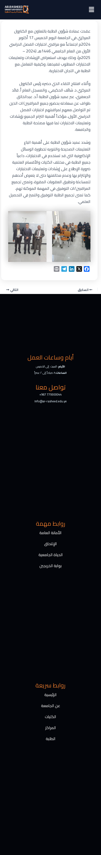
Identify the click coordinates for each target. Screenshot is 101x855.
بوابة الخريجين (50, 565)
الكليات (50, 716)
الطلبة (50, 738)
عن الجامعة (50, 705)
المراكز (50, 727)
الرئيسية (50, 694)
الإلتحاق (50, 543)
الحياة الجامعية (51, 554)
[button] (91, 10)
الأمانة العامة (50, 532)
